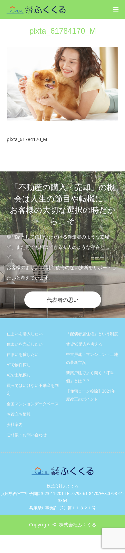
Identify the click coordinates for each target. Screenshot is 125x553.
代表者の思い (63, 300)
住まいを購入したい (25, 334)
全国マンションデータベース (33, 404)
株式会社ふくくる (77, 524)
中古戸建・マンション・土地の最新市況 (92, 358)
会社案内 (15, 424)
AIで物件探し (19, 365)
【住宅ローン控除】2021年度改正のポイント (90, 395)
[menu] (115, 9)
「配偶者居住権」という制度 (92, 334)
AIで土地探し (19, 375)
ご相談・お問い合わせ (27, 435)
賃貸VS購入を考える (84, 344)
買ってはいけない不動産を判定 (33, 389)
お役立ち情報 (19, 414)
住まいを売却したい (25, 344)
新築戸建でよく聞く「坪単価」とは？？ (90, 377)
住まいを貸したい (23, 354)
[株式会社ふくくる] (65, 9)
